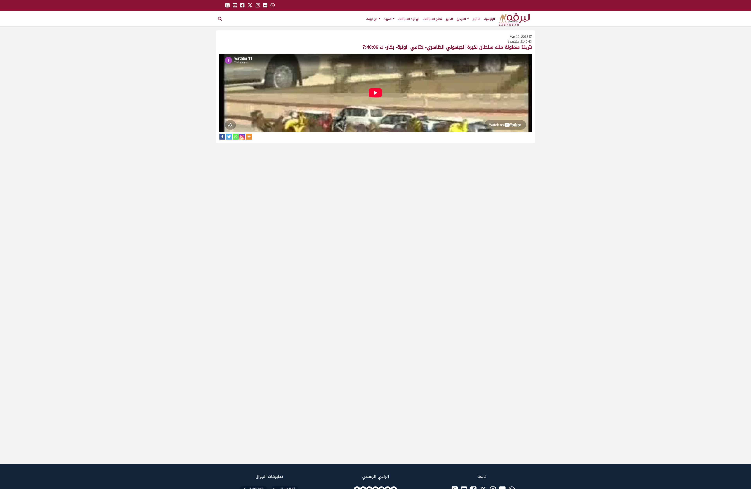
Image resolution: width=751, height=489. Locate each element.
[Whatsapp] (236, 137)
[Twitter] (229, 137)
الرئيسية (489, 19)
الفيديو (462, 19)
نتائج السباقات (432, 19)
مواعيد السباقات (409, 19)
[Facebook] (222, 137)
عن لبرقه (372, 19)
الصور (449, 19)
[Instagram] (242, 137)
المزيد (388, 19)
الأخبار (476, 19)
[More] (249, 137)
